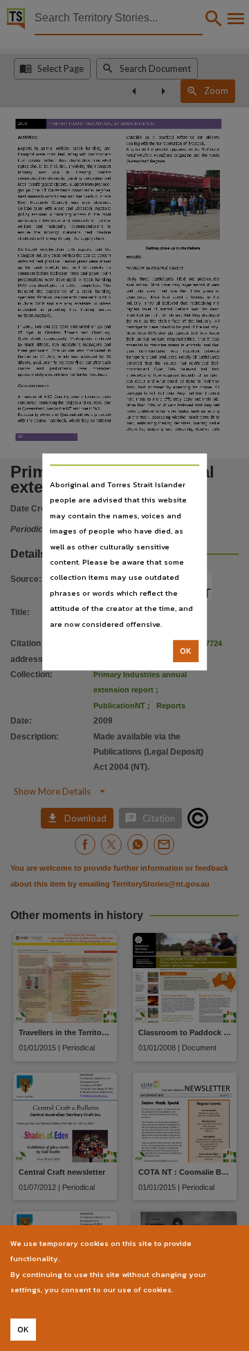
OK (186, 651)
